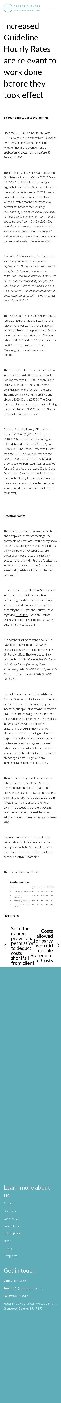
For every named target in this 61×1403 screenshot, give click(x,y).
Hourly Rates (11, 915)
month (24, 812)
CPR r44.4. (22, 615)
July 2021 (9, 802)
